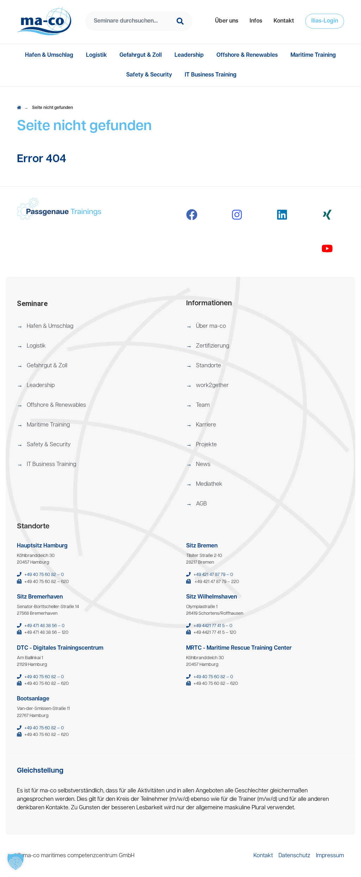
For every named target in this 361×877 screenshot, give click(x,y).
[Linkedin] (282, 215)
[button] (226, 21)
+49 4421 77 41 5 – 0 (213, 626)
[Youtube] (327, 248)
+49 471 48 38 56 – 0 (44, 626)
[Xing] (327, 215)
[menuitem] (226, 21)
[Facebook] (192, 215)
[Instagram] (237, 215)
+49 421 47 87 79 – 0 (213, 574)
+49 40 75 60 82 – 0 (44, 574)
